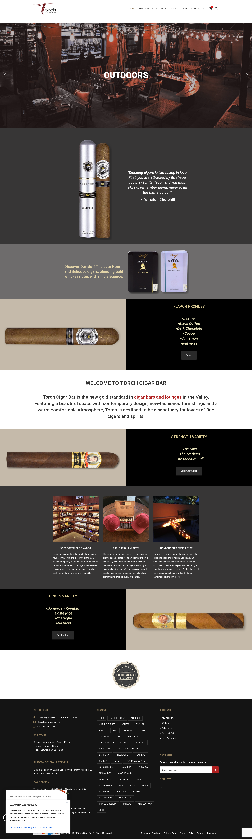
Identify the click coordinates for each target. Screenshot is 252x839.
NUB (121, 785)
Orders (165, 723)
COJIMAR (124, 742)
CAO (118, 736)
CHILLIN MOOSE (106, 742)
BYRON (145, 730)
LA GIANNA (143, 767)
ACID (101, 718)
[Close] (67, 802)
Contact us (197, 9)
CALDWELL (104, 736)
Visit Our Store (189, 470)
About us (174, 9)
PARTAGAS (104, 792)
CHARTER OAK (133, 736)
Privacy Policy (171, 833)
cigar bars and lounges (158, 397)
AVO (115, 730)
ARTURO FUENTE (107, 724)
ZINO (101, 810)
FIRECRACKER (122, 755)
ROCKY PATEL (124, 798)
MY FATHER (125, 779)
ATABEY (103, 730)
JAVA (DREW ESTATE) (135, 761)
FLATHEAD (140, 755)
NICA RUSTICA (105, 785)
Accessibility (213, 833)
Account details (169, 733)
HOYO (116, 761)
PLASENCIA (137, 792)
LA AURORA (126, 767)
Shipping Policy (187, 833)
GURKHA (103, 761)
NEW (139, 779)
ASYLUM (140, 724)
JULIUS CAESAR (106, 767)
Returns (200, 833)
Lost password (169, 738)
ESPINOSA (104, 755)
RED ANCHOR (105, 798)
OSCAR (144, 785)
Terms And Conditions (151, 833)
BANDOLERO (129, 730)
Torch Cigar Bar (84, 833)
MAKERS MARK (125, 773)
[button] (4, 75)
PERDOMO (121, 792)
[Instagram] (162, 787)
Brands (142, 9)
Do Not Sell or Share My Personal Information (31, 827)
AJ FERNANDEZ (117, 718)
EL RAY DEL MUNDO (128, 749)
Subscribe (215, 769)
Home (132, 9)
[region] (38, 816)
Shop (189, 355)
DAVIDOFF (140, 742)
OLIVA (132, 785)
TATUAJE (127, 804)
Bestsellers (159, 9)
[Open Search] (216, 9)
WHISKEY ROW (145, 804)
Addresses (167, 728)
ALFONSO (135, 718)
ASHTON (126, 724)
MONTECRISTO (106, 779)
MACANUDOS (105, 773)
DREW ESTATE (106, 749)
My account (167, 718)
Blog (185, 9)
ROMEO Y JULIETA (107, 804)
